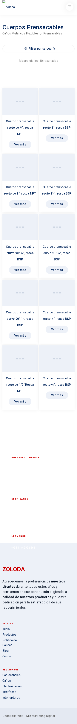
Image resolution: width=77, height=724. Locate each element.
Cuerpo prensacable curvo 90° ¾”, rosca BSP (57, 253)
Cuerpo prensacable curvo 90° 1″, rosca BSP (20, 318)
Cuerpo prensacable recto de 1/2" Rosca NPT (20, 384)
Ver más (20, 144)
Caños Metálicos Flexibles (20, 33)
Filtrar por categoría (42, 48)
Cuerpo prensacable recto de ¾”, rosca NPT (20, 127)
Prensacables (52, 33)
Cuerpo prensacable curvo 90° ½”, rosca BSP (20, 253)
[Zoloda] (8, 7)
